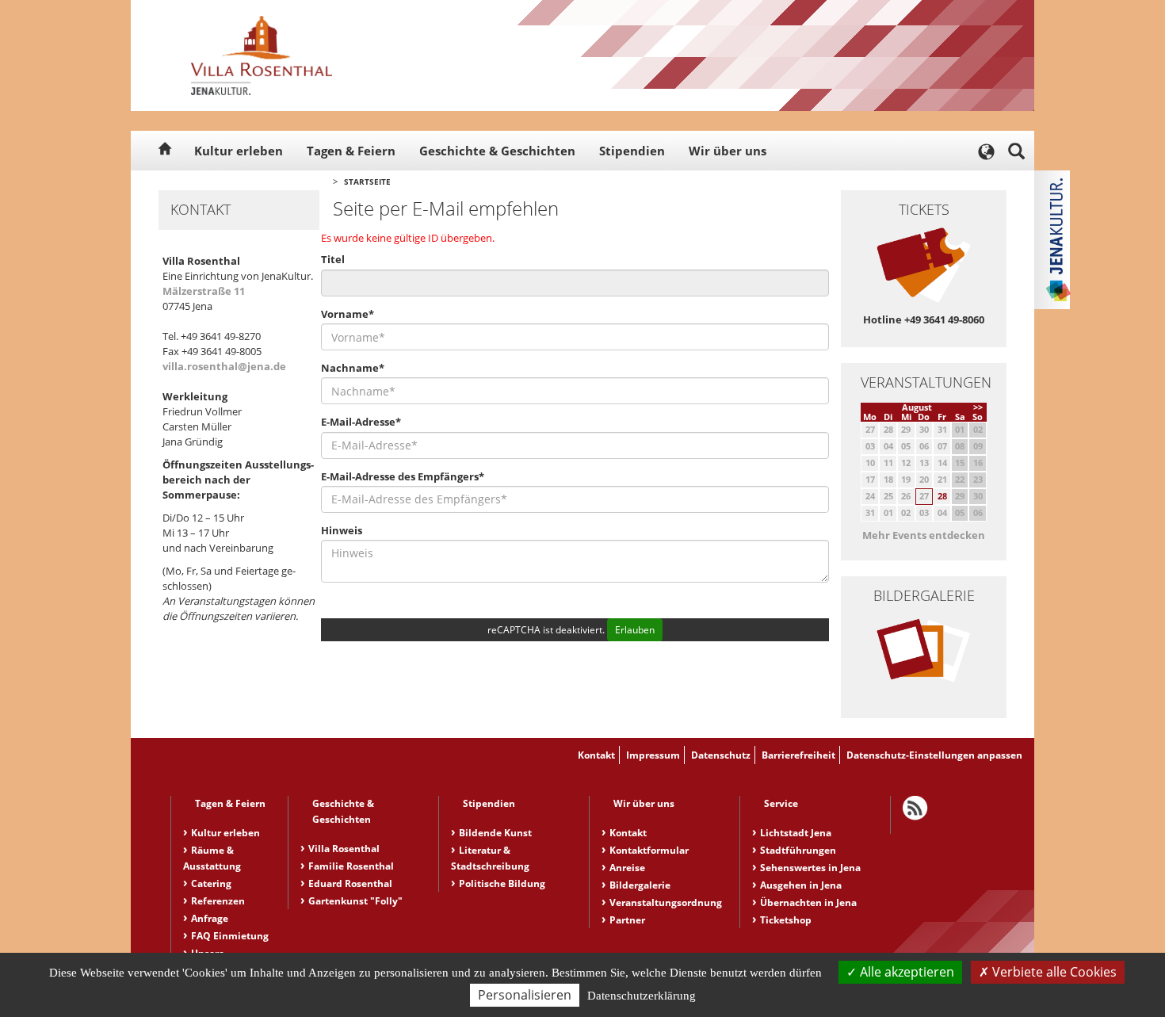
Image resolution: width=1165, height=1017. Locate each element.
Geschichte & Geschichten (497, 151)
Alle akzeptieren (905, 972)
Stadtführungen (798, 850)
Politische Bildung (502, 883)
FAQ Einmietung (230, 935)
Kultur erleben (238, 151)
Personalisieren (524, 995)
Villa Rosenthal (344, 848)
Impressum (653, 755)
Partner (627, 920)
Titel (333, 259)
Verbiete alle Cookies (1053, 972)
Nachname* (352, 367)
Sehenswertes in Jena (810, 867)
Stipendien (632, 151)
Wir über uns (727, 151)
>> (978, 407)
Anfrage (209, 918)
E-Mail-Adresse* (361, 421)
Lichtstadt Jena (795, 832)
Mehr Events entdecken (923, 535)
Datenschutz (721, 755)
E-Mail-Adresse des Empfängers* (402, 476)
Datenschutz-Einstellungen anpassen (934, 755)
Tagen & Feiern (351, 151)
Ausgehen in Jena (801, 885)
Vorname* (347, 313)
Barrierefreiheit (798, 755)
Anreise (627, 867)
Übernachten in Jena (808, 902)
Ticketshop (786, 920)
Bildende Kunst (495, 832)
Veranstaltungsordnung (665, 902)
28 (942, 496)
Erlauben (635, 630)
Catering (211, 883)
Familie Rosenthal (351, 866)
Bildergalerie (639, 885)
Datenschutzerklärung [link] (641, 995)
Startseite (367, 181)
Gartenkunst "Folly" (355, 901)
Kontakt (596, 755)
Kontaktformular (649, 850)
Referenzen (218, 901)
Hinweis (341, 530)
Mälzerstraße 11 (203, 291)
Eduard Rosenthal (350, 883)
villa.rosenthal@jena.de (224, 366)
